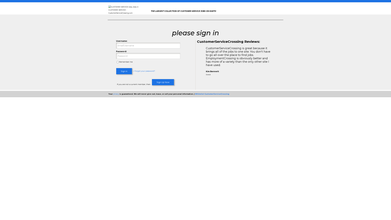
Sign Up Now (163, 82)
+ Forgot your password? (144, 71)
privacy (116, 94)
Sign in (124, 71)
